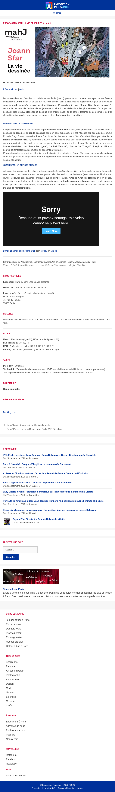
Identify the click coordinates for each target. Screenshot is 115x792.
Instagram (11, 755)
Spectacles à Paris (16, 775)
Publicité (10, 734)
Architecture (12, 679)
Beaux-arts (12, 662)
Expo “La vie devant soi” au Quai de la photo (28, 425)
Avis (21, 89)
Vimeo (54, 250)
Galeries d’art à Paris (17, 646)
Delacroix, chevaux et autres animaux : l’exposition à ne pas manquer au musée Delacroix (49, 510)
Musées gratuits (14, 641)
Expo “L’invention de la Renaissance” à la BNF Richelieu (34, 429)
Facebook (11, 759)
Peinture (10, 666)
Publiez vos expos (15, 730)
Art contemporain (15, 670)
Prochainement (14, 633)
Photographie (13, 675)
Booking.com (9, 412)
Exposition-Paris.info (52, 785)
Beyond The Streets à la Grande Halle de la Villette (38, 519)
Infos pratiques (10, 89)
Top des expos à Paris (17, 620)
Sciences (11, 697)
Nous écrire (12, 739)
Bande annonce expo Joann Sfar (19, 250)
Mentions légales (75, 788)
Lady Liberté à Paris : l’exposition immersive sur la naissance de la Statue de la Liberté (48, 491)
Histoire (10, 692)
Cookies (62, 788)
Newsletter (11, 763)
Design (10, 684)
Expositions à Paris (16, 721)
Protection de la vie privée (44, 788)
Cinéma (10, 705)
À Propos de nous (15, 726)
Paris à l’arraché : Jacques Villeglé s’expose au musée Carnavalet (37, 464)
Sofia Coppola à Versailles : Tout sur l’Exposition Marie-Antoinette (37, 482)
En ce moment (13, 624)
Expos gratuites (14, 637)
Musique (10, 701)
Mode (9, 688)
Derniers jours (13, 628)
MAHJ (44, 250)
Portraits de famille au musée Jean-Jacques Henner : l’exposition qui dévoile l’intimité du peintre (53, 501)
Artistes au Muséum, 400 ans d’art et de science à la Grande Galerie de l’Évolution (45, 473)
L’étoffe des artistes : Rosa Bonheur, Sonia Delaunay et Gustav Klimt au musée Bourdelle (49, 455)
